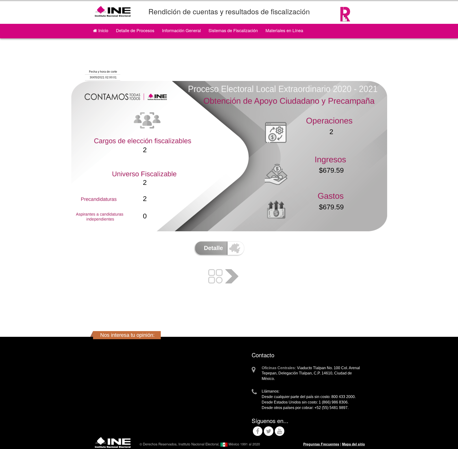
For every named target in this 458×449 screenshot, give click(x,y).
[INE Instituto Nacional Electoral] (112, 441)
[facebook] (257, 431)
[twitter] (268, 431)
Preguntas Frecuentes (321, 444)
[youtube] (279, 431)
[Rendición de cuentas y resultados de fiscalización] (345, 12)
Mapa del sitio (353, 444)
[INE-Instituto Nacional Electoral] (112, 9)
